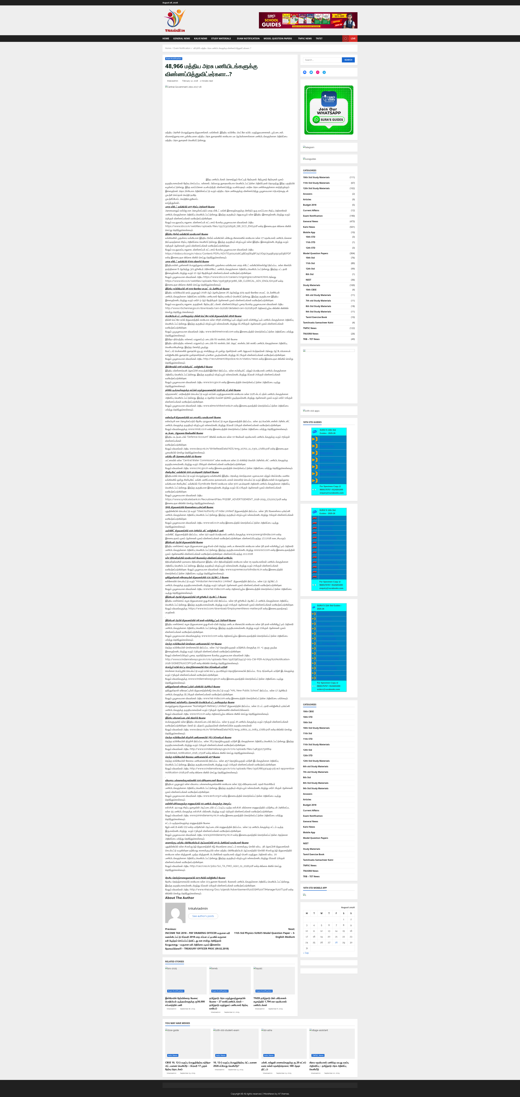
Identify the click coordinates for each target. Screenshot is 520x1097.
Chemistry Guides (328, 538)
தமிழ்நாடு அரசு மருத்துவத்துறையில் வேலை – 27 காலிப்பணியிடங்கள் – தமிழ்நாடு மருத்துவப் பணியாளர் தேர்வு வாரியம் (228, 1003)
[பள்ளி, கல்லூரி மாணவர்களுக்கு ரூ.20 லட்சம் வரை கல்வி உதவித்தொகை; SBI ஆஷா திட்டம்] (284, 1044)
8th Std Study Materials (318, 306)
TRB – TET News (311, 339)
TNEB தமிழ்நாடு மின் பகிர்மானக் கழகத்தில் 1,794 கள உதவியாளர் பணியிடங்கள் (270, 1001)
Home (165, 38)
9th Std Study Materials (318, 311)
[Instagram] (317, 72)
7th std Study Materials (318, 300)
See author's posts (203, 916)
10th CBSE (311, 289)
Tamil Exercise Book (316, 317)
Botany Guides (326, 543)
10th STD (310, 236)
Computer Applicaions (330, 557)
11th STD (310, 242)
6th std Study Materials (318, 295)
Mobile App (309, 232)
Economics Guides (328, 562)
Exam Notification (248, 38)
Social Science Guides (330, 467)
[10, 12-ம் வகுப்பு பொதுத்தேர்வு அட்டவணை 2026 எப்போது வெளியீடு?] (236, 1044)
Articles (307, 199)
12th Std (310, 268)
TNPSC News (305, 38)
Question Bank (327, 480)
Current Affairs (311, 210)
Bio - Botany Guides (326, 638)
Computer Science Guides (331, 552)
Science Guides (327, 460)
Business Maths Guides (330, 577)
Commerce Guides (328, 572)
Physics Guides (326, 533)
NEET (308, 279)
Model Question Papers (278, 38)
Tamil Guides (326, 439)
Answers (307, 193)
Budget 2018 (309, 204)
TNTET (319, 38)
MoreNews (269, 1094)
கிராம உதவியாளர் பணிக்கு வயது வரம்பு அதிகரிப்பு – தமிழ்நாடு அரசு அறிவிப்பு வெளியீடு (329, 1066)
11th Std (310, 263)
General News (181, 38)
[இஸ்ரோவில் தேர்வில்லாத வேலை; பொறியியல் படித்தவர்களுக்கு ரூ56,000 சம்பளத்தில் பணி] (186, 980)
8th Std (309, 274)
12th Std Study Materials (316, 188)
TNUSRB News (310, 333)
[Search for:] (322, 59)
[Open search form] (339, 38)
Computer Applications (328, 653)
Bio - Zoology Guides (327, 643)
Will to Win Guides (328, 473)
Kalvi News (200, 38)
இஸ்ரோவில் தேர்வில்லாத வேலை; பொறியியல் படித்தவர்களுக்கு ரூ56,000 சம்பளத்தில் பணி (185, 1001)
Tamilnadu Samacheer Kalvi (318, 322)
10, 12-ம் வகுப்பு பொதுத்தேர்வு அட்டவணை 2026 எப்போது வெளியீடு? (235, 1064)
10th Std (310, 257)
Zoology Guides (326, 547)
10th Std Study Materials (316, 177)
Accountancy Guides (329, 567)
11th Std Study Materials (316, 182)
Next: (264, 932)
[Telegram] (324, 72)
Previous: (197, 938)
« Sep (306, 953)
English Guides (327, 446)
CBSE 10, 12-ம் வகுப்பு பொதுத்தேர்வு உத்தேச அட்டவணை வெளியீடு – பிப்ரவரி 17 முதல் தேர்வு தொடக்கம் (188, 1066)
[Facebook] (304, 72)
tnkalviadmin (172, 81)
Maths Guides (326, 453)
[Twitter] (311, 72)
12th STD (310, 247)
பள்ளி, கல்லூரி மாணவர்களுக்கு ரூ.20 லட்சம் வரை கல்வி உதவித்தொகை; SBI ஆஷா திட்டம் (283, 1066)
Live (353, 38)
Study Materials (221, 38)
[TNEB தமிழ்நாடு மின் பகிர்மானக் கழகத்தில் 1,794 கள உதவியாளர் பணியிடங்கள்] (274, 980)
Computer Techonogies (328, 658)
